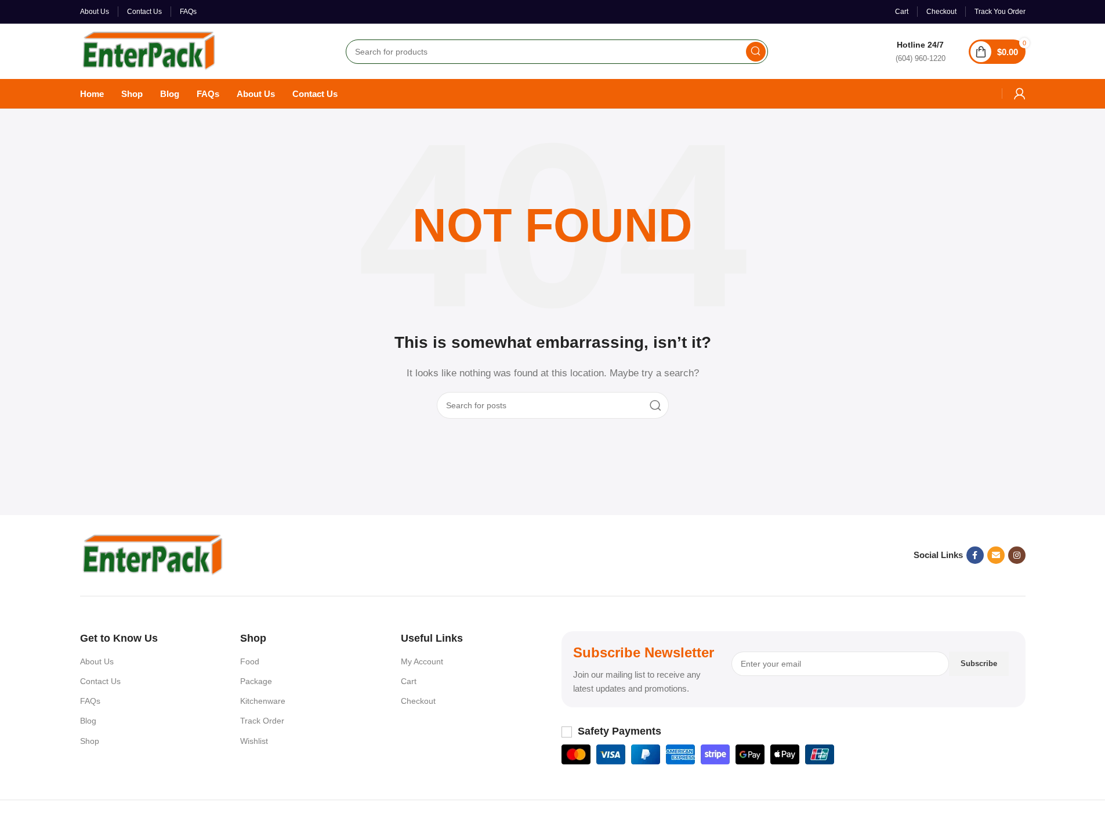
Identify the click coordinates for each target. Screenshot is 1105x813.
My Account (422, 661)
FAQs (90, 701)
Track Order (262, 720)
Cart (408, 681)
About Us (97, 661)
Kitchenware (262, 701)
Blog (88, 720)
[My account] (1019, 93)
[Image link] (152, 554)
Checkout (418, 701)
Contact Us (100, 681)
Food (249, 661)
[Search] (756, 52)
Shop (89, 741)
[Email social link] (996, 555)
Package (256, 681)
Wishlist (254, 741)
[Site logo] (149, 50)
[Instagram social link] (1017, 555)
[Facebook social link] (975, 555)
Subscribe (979, 663)
